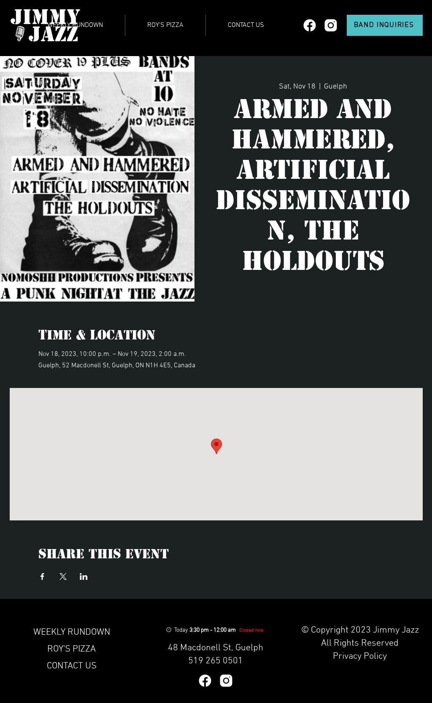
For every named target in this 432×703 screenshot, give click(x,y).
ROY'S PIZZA (71, 649)
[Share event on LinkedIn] (84, 576)
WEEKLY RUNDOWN (71, 632)
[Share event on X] (63, 576)
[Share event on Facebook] (42, 576)
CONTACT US (72, 666)
